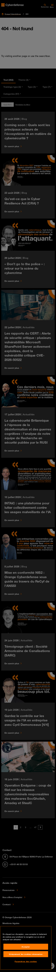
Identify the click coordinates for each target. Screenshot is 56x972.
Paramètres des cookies (26, 961)
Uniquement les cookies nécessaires (25, 954)
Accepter (26, 947)
